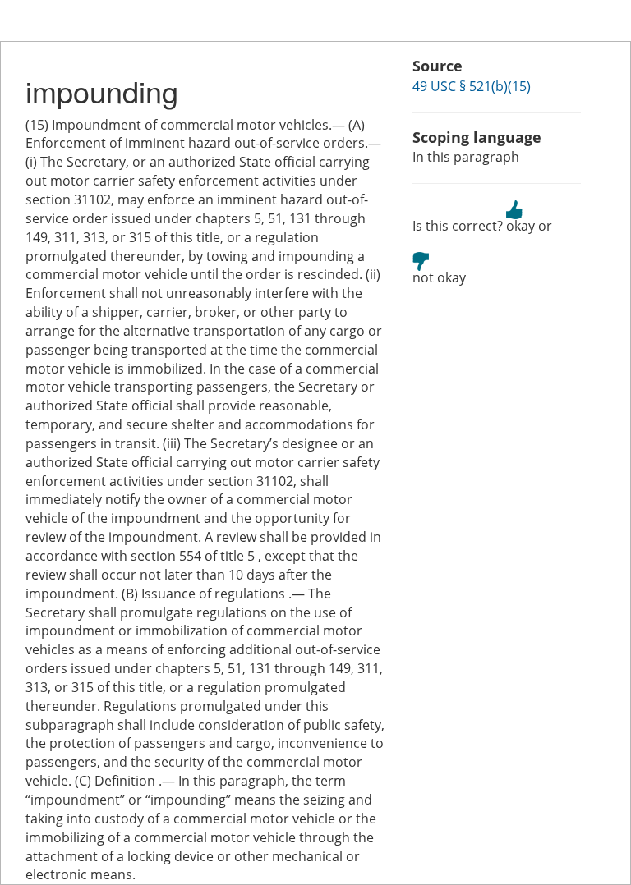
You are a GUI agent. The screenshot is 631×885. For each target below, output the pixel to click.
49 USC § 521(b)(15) (471, 86)
